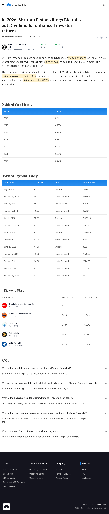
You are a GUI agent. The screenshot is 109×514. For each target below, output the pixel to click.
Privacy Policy (62, 478)
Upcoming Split (36, 478)
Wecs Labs (101, 505)
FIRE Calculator (9, 486)
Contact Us (86, 478)
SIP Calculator (9, 474)
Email (84, 469)
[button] (4, 5)
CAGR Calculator (10, 469)
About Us (60, 469)
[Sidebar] (3, 5)
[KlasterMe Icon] (6, 506)
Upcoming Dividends (38, 469)
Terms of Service (63, 474)
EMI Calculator (9, 478)
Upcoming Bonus (36, 474)
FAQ (83, 474)
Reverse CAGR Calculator (14, 482)
